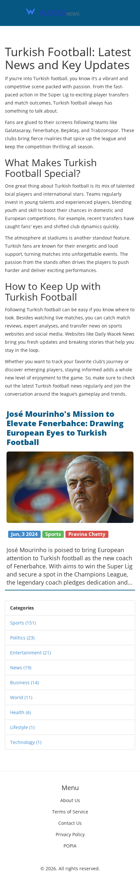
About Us (70, 800)
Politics (22, 638)
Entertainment (30, 653)
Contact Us (70, 823)
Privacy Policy (70, 834)
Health (20, 712)
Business (24, 682)
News (20, 667)
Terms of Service (70, 812)
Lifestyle (22, 727)
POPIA (70, 846)
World (21, 697)
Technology (25, 742)
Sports (23, 623)
